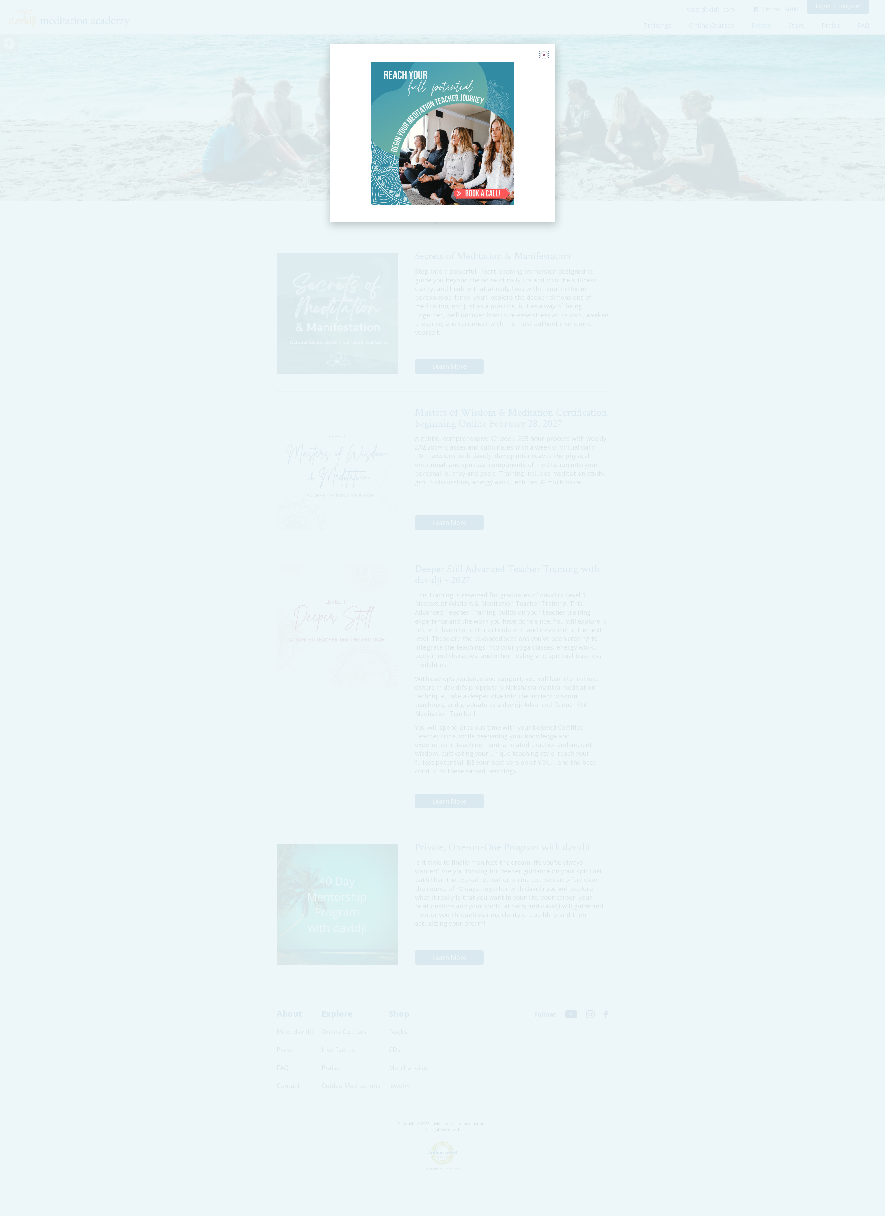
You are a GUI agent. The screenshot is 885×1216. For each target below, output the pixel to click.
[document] (442, 608)
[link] (442, 133)
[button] (544, 55)
